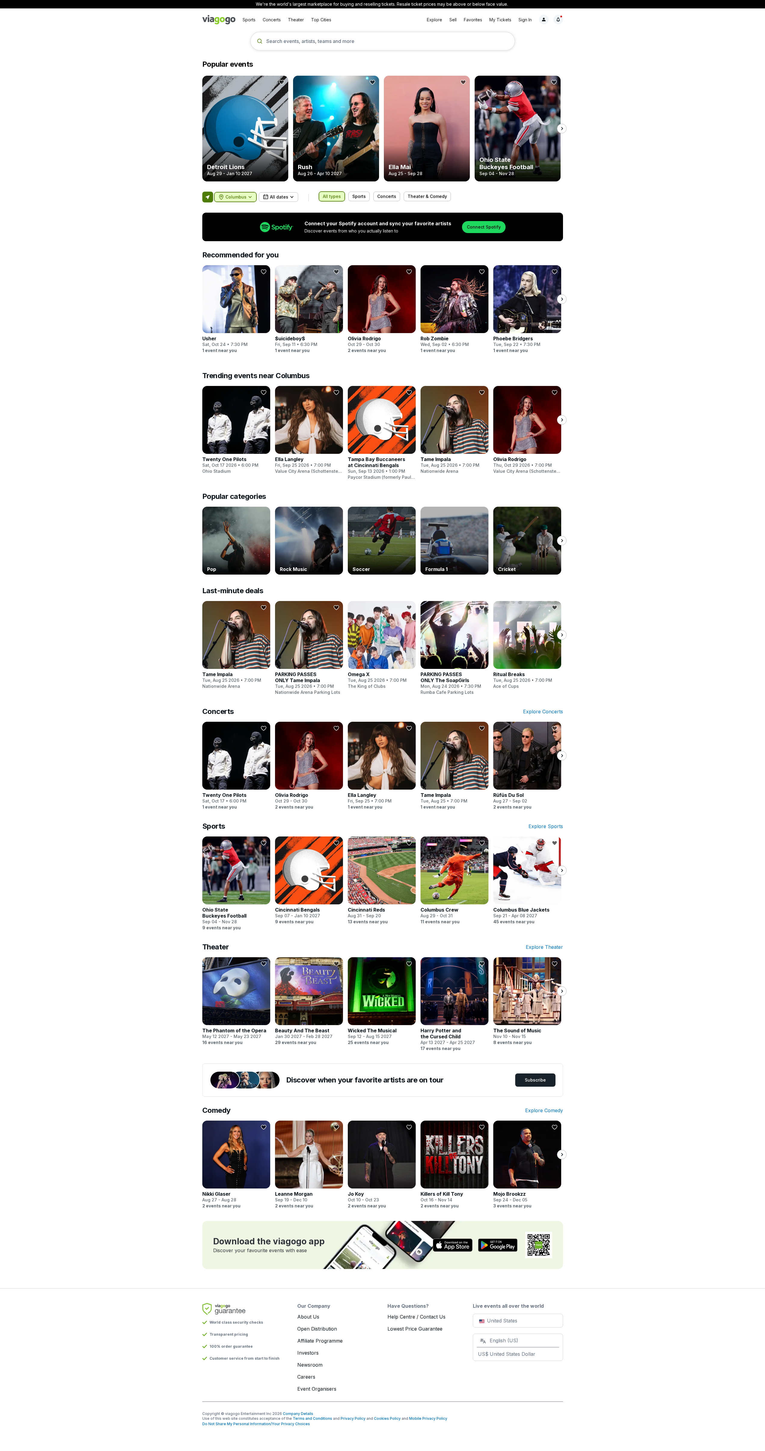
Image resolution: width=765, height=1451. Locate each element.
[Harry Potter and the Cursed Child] (454, 1004)
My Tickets (500, 19)
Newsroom (310, 1365)
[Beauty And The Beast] (309, 1001)
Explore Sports (545, 826)
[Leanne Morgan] (309, 1164)
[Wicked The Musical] (381, 1001)
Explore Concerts (543, 712)
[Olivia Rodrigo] (381, 309)
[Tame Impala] (454, 430)
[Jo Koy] (381, 1164)
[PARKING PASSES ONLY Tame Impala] (309, 648)
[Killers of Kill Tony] (454, 1164)
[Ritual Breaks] (527, 645)
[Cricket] (527, 540)
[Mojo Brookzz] (527, 1164)
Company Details (298, 1413)
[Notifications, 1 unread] (558, 19)
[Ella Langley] (309, 430)
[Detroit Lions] (245, 128)
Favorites (473, 19)
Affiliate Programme (320, 1341)
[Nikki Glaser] (236, 1164)
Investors (308, 1353)
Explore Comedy (544, 1110)
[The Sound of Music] (527, 1001)
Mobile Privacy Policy (428, 1418)
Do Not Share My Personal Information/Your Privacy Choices (256, 1424)
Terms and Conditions (312, 1418)
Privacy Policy (353, 1418)
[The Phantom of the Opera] (236, 1001)
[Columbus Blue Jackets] (527, 880)
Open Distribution (317, 1329)
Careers (306, 1377)
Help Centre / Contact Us (416, 1317)
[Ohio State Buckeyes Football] (518, 128)
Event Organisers (316, 1389)
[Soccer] (381, 540)
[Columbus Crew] (454, 880)
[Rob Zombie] (454, 309)
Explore (434, 19)
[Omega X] (381, 645)
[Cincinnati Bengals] (309, 880)
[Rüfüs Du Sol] (527, 765)
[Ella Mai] (427, 128)
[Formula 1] (454, 540)
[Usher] (236, 309)
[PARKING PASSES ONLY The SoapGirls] (454, 648)
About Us (308, 1317)
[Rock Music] (309, 540)
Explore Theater (544, 947)
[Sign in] (544, 19)
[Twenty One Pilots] (236, 430)
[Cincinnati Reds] (381, 880)
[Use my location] (207, 197)
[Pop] (236, 540)
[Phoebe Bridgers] (527, 309)
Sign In (525, 19)
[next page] (562, 128)
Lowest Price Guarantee (414, 1329)
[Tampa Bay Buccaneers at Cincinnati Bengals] (381, 433)
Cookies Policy (387, 1418)
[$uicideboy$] (309, 309)
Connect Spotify (484, 226)
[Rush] (336, 128)
